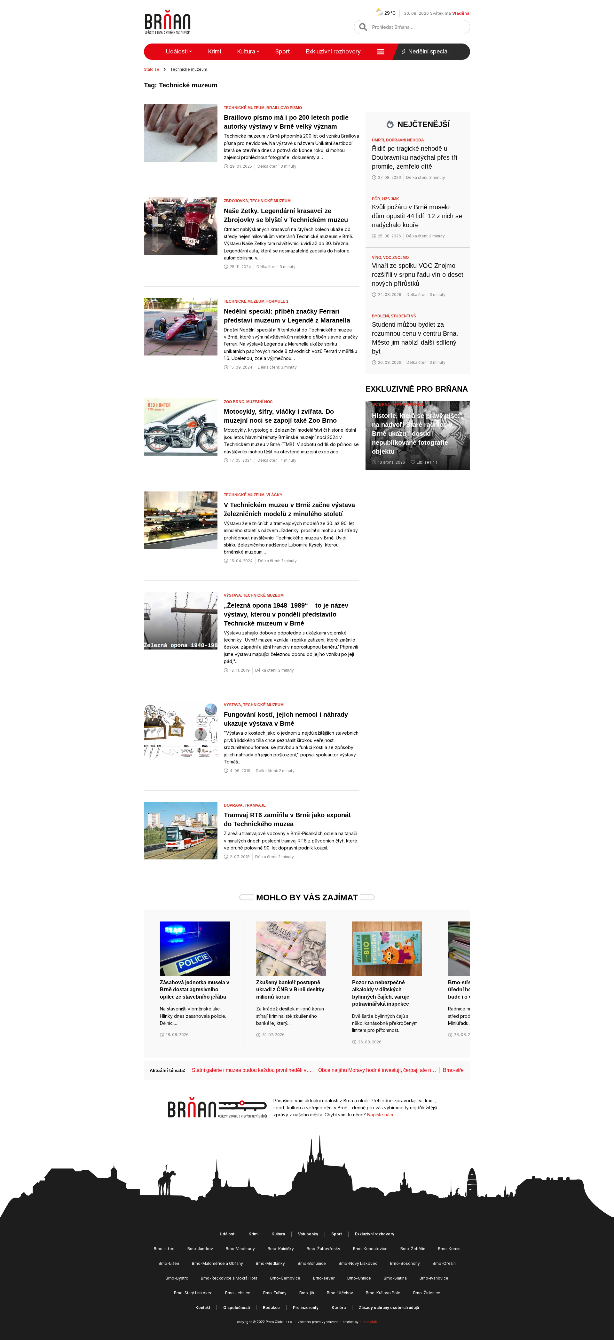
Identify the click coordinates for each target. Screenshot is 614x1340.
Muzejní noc (259, 402)
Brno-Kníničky (281, 1248)
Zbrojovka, (237, 201)
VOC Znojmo (396, 257)
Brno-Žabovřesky (323, 1248)
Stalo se (151, 69)
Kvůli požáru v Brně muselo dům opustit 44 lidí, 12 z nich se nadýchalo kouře (417, 215)
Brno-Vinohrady (240, 1248)
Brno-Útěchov (340, 1292)
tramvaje (255, 805)
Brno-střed (164, 1248)
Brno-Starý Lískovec (193, 1292)
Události (177, 51)
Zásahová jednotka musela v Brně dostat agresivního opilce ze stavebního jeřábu (194, 990)
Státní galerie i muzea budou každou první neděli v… (251, 1070)
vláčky (274, 495)
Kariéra (339, 1307)
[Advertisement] (418, 574)
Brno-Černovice (285, 1278)
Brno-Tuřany (275, 1292)
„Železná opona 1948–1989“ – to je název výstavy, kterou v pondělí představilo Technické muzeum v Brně (286, 614)
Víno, (377, 257)
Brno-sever (324, 1278)
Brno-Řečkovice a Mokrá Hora (229, 1278)
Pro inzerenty (306, 1307)
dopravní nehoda (405, 140)
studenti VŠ (403, 316)
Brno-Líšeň (169, 1263)
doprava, (234, 805)
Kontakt (202, 1307)
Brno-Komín (449, 1248)
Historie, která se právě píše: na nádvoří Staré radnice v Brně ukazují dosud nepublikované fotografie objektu (416, 433)
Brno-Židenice (426, 1292)
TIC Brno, (382, 404)
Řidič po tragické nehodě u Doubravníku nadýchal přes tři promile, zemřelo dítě (414, 157)
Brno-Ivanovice (434, 1278)
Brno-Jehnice (237, 1292)
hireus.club (368, 1322)
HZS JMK (390, 199)
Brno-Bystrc (177, 1278)
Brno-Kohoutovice (370, 1248)
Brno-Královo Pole (383, 1292)
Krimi (214, 51)
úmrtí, (379, 140)
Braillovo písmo (284, 108)
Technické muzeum (270, 201)
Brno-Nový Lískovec (358, 1263)
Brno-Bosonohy (405, 1263)
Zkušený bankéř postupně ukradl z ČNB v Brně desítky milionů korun (290, 990)
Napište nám (380, 1114)
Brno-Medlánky (270, 1263)
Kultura (246, 51)
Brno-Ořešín (444, 1263)
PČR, (377, 199)
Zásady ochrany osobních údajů (389, 1307)
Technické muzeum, (245, 108)
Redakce (271, 1307)
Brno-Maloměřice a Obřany (217, 1263)
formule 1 (277, 301)
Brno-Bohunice (312, 1263)
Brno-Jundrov (200, 1248)
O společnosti (236, 1307)
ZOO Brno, (235, 402)
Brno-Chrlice (359, 1278)
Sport (282, 51)
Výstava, (233, 595)
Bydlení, (381, 316)
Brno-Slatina (395, 1278)
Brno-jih (306, 1292)
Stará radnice (408, 404)
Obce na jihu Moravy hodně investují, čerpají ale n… (377, 1070)
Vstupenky (308, 1234)
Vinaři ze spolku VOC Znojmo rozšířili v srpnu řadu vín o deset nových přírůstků (417, 274)
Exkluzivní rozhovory (333, 51)
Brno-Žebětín (412, 1248)
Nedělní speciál (428, 51)
